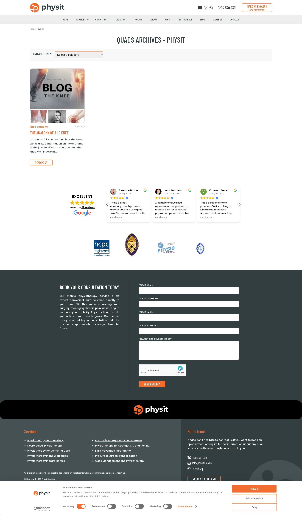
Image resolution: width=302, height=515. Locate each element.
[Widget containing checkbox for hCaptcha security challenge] (162, 370)
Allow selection (254, 498)
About (153, 19)
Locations (121, 19)
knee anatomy (39, 127)
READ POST (41, 162)
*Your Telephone (148, 298)
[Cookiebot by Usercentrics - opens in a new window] (42, 509)
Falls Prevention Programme (113, 451)
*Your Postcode (149, 325)
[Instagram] (205, 7)
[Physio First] (166, 247)
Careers (217, 19)
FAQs (167, 19)
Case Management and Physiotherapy (119, 461)
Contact (234, 19)
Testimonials (184, 19)
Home (65, 19)
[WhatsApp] (211, 7)
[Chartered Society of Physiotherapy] (132, 244)
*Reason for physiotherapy (155, 339)
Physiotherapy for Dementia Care (48, 451)
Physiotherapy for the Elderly (45, 440)
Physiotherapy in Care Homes (46, 461)
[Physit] (47, 7)
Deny (254, 507)
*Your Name (146, 284)
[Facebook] (200, 7)
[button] (239, 204)
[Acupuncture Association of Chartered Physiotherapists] (200, 248)
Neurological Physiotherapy (44, 445)
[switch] (111, 506)
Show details (185, 506)
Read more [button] (116, 217)
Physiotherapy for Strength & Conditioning (122, 445)
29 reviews (88, 207)
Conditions (101, 19)
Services (81, 19)
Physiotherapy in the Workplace (47, 456)
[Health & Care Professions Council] (101, 248)
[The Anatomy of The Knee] (57, 95)
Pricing (138, 19)
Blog (202, 19)
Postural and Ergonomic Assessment (118, 440)
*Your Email (146, 312)
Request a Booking (204, 479)
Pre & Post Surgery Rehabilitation (116, 456)
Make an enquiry (257, 7)
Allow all (254, 488)
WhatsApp (198, 469)
